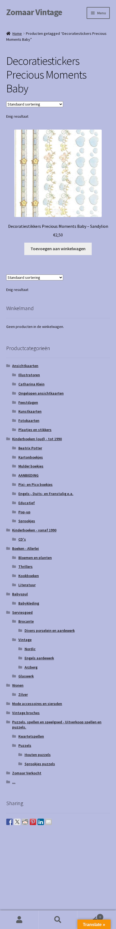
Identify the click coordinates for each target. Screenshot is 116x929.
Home (17, 33)
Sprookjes (26, 520)
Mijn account (19, 920)
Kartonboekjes (30, 457)
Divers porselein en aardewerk (50, 630)
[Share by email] (48, 822)
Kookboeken (28, 575)
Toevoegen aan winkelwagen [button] (58, 248)
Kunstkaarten (30, 411)
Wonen (17, 685)
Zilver (23, 694)
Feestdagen (28, 402)
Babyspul (20, 594)
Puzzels (24, 745)
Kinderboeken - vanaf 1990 (34, 530)
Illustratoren (29, 374)
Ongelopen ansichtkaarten (41, 393)
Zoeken (58, 920)
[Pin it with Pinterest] (33, 822)
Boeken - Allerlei (25, 548)
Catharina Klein (31, 384)
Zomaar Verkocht (26, 773)
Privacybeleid (18, 869)
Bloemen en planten (35, 557)
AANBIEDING (28, 475)
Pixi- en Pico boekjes (35, 484)
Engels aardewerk (39, 658)
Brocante (26, 621)
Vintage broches (26, 712)
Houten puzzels (38, 754)
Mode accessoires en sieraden (37, 703)
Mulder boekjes (30, 466)
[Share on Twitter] (17, 822)
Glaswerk (26, 676)
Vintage (25, 639)
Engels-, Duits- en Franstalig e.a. (45, 493)
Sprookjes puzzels (40, 763)
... (13, 781)
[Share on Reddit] (25, 822)
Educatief (26, 502)
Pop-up (24, 512)
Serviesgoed (22, 612)
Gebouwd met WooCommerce (62, 869)
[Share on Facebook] (9, 822)
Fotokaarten (28, 420)
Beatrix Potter (30, 448)
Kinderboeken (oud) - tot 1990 (37, 438)
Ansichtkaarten (25, 365)
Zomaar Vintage (34, 12)
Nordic (30, 648)
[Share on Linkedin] (40, 822)
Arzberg (31, 667)
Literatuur (27, 584)
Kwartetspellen (31, 736)
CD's (22, 539)
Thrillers (25, 566)
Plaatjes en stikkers (35, 429)
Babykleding (28, 603)
